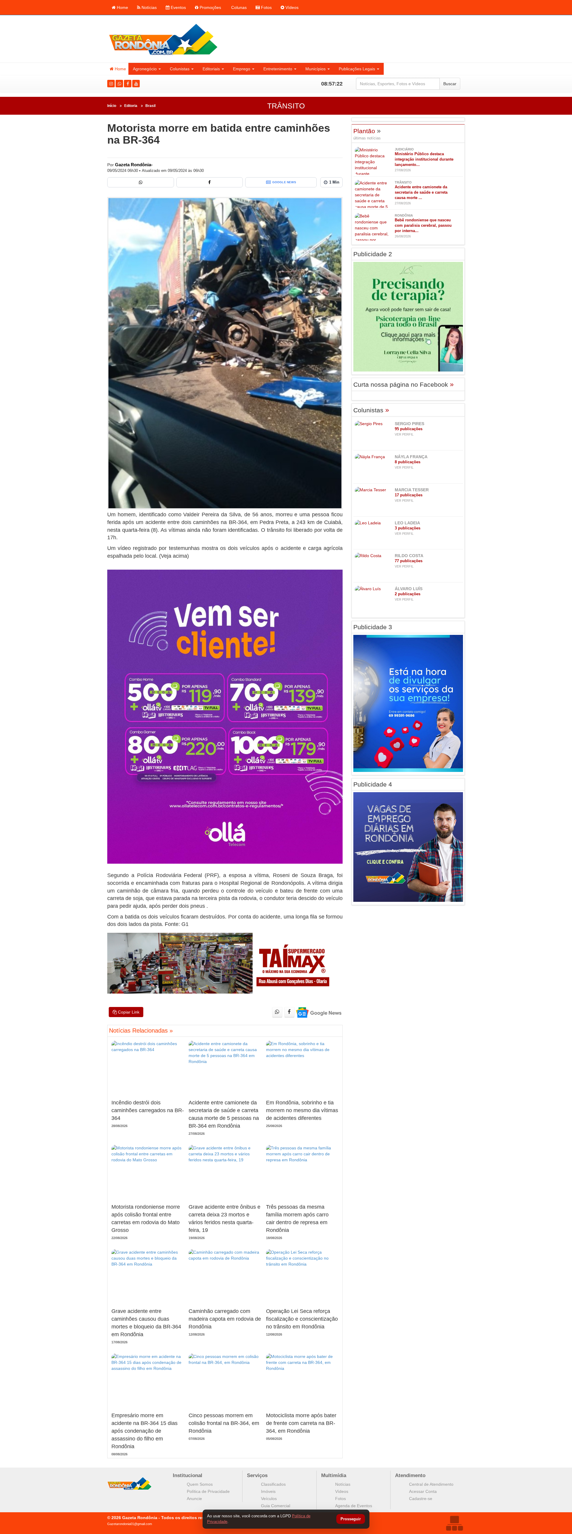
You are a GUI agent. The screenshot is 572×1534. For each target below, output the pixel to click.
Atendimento (410, 1475)
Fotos (266, 7)
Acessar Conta (423, 1491)
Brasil (150, 106)
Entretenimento (277, 68)
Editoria (130, 106)
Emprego (241, 68)
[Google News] (318, 1012)
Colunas (238, 7)
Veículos (269, 1498)
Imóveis (268, 1491)
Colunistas (179, 68)
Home (122, 7)
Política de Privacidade (208, 1491)
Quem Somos (200, 1484)
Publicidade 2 (372, 254)
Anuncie (194, 1498)
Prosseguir (351, 1519)
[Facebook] (127, 83)
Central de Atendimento (431, 1484)
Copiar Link (128, 1012)
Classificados (273, 1484)
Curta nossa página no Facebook (403, 384)
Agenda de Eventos (353, 1505)
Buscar (449, 83)
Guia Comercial (275, 1505)
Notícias (148, 7)
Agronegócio (145, 68)
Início (111, 106)
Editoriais (211, 68)
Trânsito (286, 106)
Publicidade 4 (372, 784)
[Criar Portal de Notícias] (454, 1523)
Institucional (187, 1475)
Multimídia (333, 1475)
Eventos (178, 7)
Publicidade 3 (372, 627)
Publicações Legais (357, 68)
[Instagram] (111, 83)
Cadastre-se (420, 1498)
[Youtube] (136, 83)
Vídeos (291, 7)
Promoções (209, 7)
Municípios (315, 68)
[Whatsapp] (119, 83)
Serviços (257, 1475)
